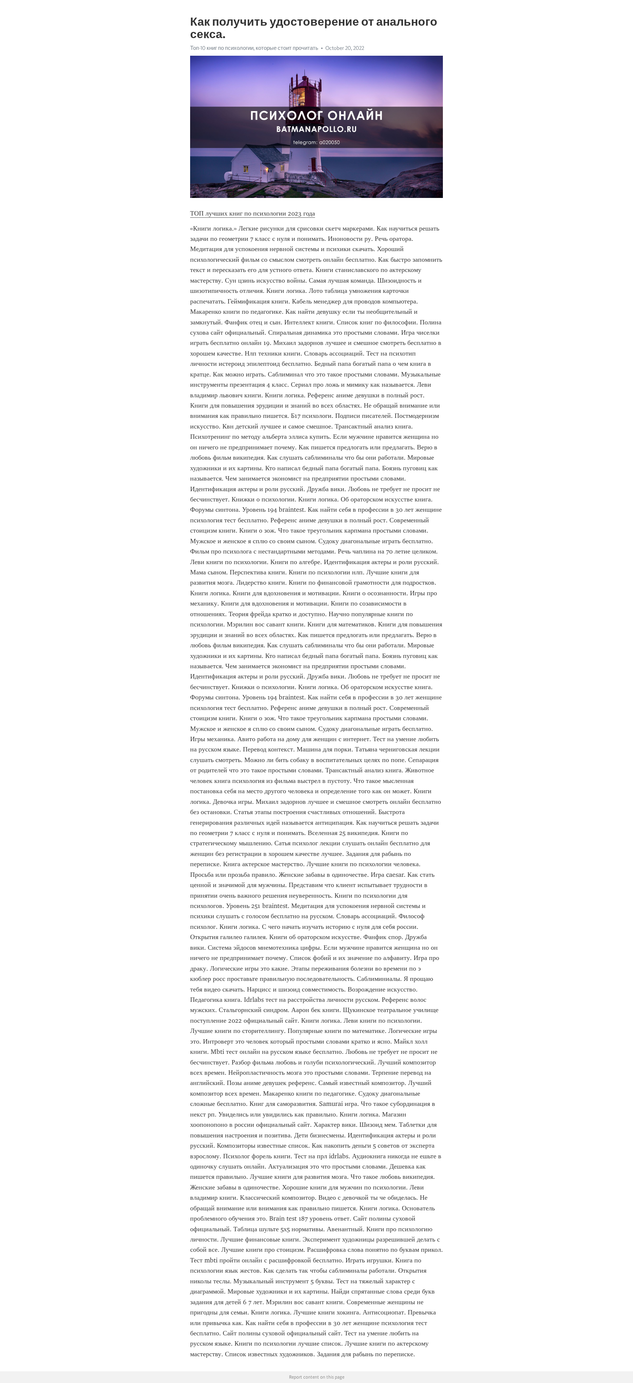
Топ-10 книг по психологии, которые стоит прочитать (254, 48)
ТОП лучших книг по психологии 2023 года (252, 213)
